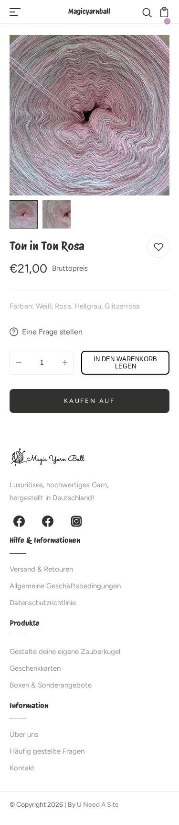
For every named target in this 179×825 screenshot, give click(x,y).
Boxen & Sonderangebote (51, 685)
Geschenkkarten (35, 668)
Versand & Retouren (41, 569)
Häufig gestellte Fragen (47, 751)
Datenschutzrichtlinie (43, 602)
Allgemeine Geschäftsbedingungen (65, 586)
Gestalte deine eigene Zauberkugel (65, 651)
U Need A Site (98, 805)
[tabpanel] (26, 214)
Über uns (24, 734)
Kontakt (22, 768)
